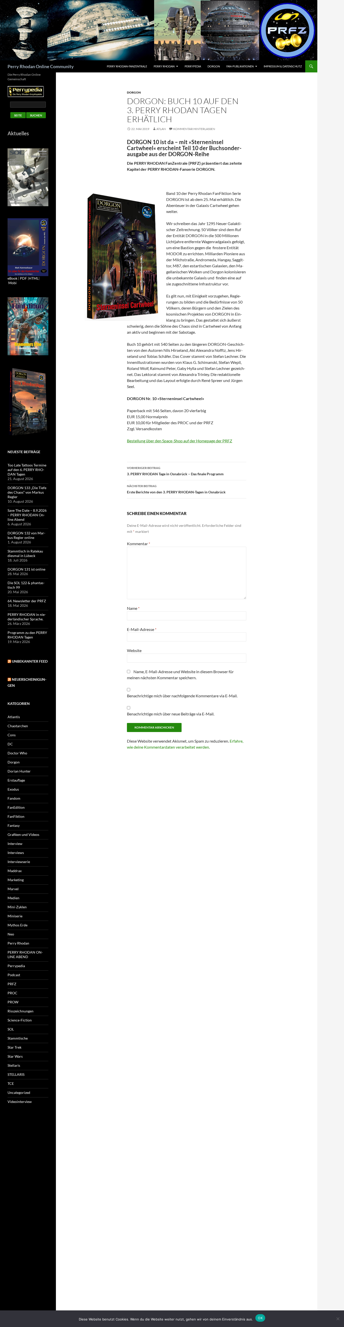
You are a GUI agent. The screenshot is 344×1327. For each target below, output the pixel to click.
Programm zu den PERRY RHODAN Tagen (27, 634)
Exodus (13, 789)
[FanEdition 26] (28, 326)
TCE (11, 1083)
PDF (23, 278)
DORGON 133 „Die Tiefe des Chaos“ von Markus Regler (27, 492)
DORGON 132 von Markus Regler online (26, 535)
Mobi (12, 283)
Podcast (14, 975)
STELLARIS (16, 1074)
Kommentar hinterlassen (194, 129)
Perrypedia (193, 66)
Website (134, 650)
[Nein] (337, 1318)
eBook (12, 278)
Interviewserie (19, 862)
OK (260, 1318)
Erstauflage (16, 780)
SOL (11, 1029)
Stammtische (18, 1038)
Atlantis (14, 717)
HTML (34, 278)
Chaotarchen (18, 726)
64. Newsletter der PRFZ (27, 601)
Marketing (16, 880)
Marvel (13, 889)
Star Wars (15, 1056)
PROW (13, 1002)
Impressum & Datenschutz (283, 66)
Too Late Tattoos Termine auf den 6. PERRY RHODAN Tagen (27, 469)
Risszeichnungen (20, 1011)
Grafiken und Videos (23, 834)
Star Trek (14, 1047)
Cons (12, 735)
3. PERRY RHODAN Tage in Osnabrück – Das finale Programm (175, 471)
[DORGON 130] (28, 247)
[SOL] (28, 177)
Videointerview (20, 1101)
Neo (11, 934)
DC (10, 744)
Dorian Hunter (19, 771)
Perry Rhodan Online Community (41, 66)
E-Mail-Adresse (141, 629)
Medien (13, 898)
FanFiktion (16, 816)
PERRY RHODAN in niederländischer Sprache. (27, 616)
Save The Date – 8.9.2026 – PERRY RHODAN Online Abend (27, 515)
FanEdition (16, 807)
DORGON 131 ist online (26, 569)
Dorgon (214, 66)
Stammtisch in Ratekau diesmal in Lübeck (25, 553)
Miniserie (15, 916)
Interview (15, 843)
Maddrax (15, 871)
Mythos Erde (17, 925)
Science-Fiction (20, 1020)
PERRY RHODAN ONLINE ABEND (25, 954)
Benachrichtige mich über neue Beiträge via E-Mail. (170, 713)
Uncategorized (19, 1092)
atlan (161, 129)
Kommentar (138, 543)
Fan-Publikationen (240, 66)
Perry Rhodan (164, 66)
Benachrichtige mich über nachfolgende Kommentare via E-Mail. (182, 695)
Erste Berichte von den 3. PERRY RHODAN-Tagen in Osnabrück (176, 489)
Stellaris (14, 1065)
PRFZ (12, 984)
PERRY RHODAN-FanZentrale (127, 66)
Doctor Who (17, 753)
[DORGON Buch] (28, 401)
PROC (12, 993)
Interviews (16, 852)
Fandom (14, 798)
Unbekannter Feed (30, 661)
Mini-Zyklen (17, 907)
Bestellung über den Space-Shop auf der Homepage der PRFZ (179, 440)
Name (133, 608)
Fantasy (14, 825)
